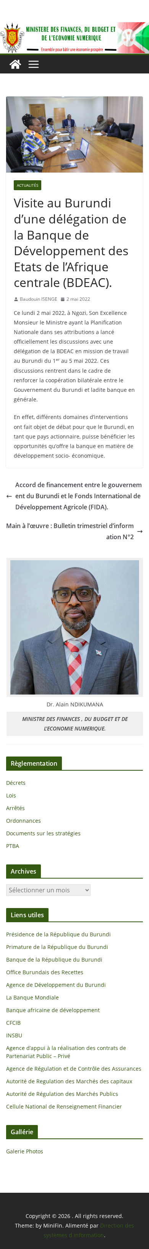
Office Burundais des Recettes (44, 972)
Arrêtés (15, 808)
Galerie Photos (24, 1151)
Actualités (27, 185)
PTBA (12, 846)
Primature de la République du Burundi (57, 947)
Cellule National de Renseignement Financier (64, 1106)
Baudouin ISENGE (38, 299)
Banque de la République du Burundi (54, 959)
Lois (11, 795)
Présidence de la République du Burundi (58, 934)
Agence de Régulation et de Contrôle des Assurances (73, 1068)
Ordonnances (23, 820)
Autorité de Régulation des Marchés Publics (62, 1093)
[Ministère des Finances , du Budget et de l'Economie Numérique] (15, 64)
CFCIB (13, 1022)
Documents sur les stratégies (43, 833)
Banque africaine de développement (53, 1010)
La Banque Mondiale (32, 997)
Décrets (16, 782)
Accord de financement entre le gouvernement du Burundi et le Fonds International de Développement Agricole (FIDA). (78, 496)
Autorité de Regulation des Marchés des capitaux (69, 1081)
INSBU (14, 1035)
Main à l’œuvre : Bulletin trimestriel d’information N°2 (70, 531)
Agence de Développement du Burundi (56, 984)
